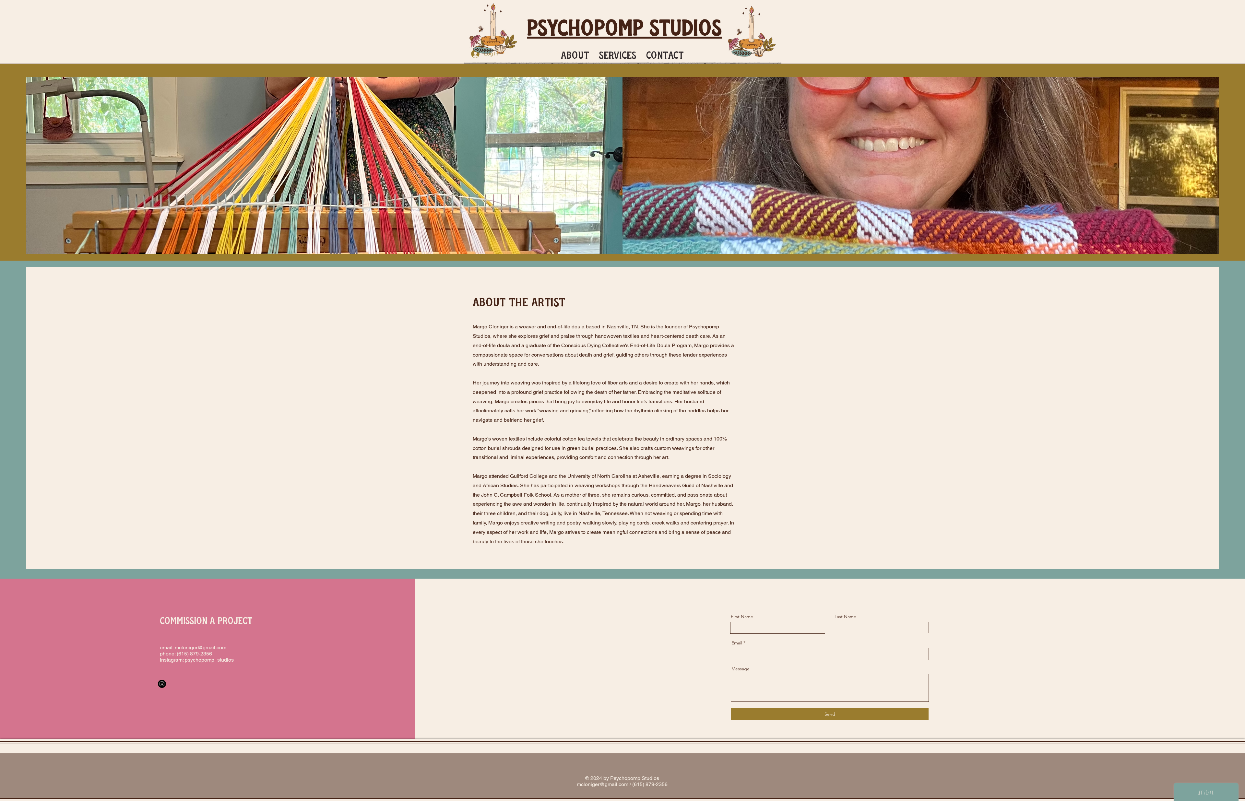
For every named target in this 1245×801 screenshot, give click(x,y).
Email (736, 643)
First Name (742, 616)
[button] (575, 53)
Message (740, 668)
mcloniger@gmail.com (200, 647)
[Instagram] (162, 684)
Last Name (845, 616)
